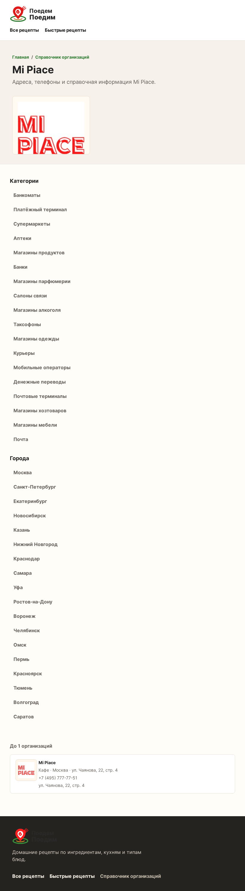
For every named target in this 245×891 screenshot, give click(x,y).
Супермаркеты (31, 224)
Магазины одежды (36, 339)
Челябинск (26, 630)
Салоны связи (30, 296)
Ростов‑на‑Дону (32, 602)
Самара (22, 573)
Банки (20, 267)
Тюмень (22, 688)
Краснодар (26, 559)
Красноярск (27, 673)
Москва (22, 472)
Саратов (23, 717)
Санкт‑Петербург (34, 487)
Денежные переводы (39, 382)
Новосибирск (29, 516)
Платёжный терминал (40, 209)
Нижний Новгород (35, 544)
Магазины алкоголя (37, 310)
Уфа (18, 587)
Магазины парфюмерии (42, 281)
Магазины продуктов (39, 253)
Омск (19, 645)
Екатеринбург (30, 501)
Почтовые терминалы (40, 396)
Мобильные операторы (42, 367)
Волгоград (26, 702)
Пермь (21, 659)
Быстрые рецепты (65, 30)
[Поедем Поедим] (122, 14)
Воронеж (24, 616)
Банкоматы (26, 195)
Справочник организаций (62, 57)
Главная (20, 57)
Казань (21, 530)
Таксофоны (27, 324)
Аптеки (22, 238)
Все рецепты (24, 30)
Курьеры (24, 353)
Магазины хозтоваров (39, 410)
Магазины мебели (35, 425)
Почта (20, 439)
